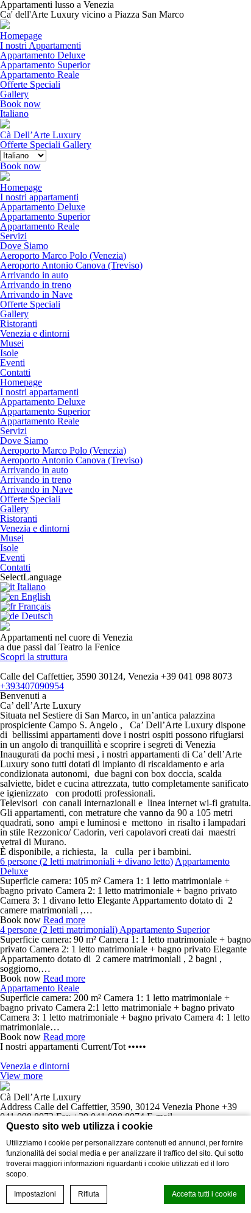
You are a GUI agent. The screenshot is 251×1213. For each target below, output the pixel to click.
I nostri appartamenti (39, 197)
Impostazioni (35, 1194)
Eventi (12, 362)
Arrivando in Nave (36, 294)
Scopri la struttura (34, 657)
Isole (9, 353)
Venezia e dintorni (34, 333)
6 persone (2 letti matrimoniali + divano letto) (86, 861)
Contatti (15, 372)
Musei (12, 343)
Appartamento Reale (39, 74)
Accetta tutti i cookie (204, 1194)
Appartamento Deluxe (42, 55)
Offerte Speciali (30, 84)
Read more (64, 920)
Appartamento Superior (45, 65)
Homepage (21, 35)
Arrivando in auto (34, 275)
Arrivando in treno (35, 285)
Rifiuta (88, 1194)
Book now (20, 104)
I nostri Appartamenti (40, 45)
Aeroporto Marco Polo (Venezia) (63, 255)
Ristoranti (18, 323)
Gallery (14, 94)
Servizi (13, 236)
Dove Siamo (24, 246)
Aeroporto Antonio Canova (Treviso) (71, 265)
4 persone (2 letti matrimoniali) (59, 929)
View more (21, 1076)
